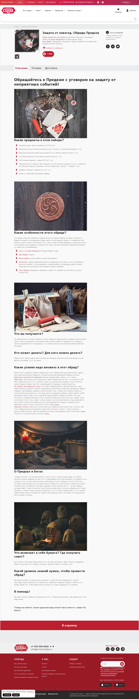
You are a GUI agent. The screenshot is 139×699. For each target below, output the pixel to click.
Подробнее (30, 692)
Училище (31, 2)
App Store (107, 685)
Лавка (20, 2)
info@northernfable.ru (85, 2)
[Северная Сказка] (108, 649)
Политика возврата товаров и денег (26, 677)
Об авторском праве (49, 670)
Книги (40, 2)
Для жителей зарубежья (22, 670)
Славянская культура (37, 694)
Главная (16, 26)
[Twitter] (118, 46)
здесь (57, 404)
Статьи (44, 667)
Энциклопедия (7, 2)
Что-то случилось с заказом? (24, 674)
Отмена (16, 695)
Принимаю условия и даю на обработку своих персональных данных (113, 671)
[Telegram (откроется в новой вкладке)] (103, 2)
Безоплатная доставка (77, 667)
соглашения (119, 668)
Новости (44, 664)
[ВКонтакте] (113, 46)
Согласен (7, 695)
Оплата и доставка (20, 667)
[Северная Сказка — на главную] (8, 10)
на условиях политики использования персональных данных (112, 673)
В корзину (69, 625)
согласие (107, 669)
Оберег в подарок (76, 664)
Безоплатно (53, 694)
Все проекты (51, 2)
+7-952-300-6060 (40, 646)
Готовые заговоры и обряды (29, 26)
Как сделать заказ (20, 664)
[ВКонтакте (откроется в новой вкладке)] (98, 2)
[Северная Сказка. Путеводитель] (113, 649)
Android (121, 685)
